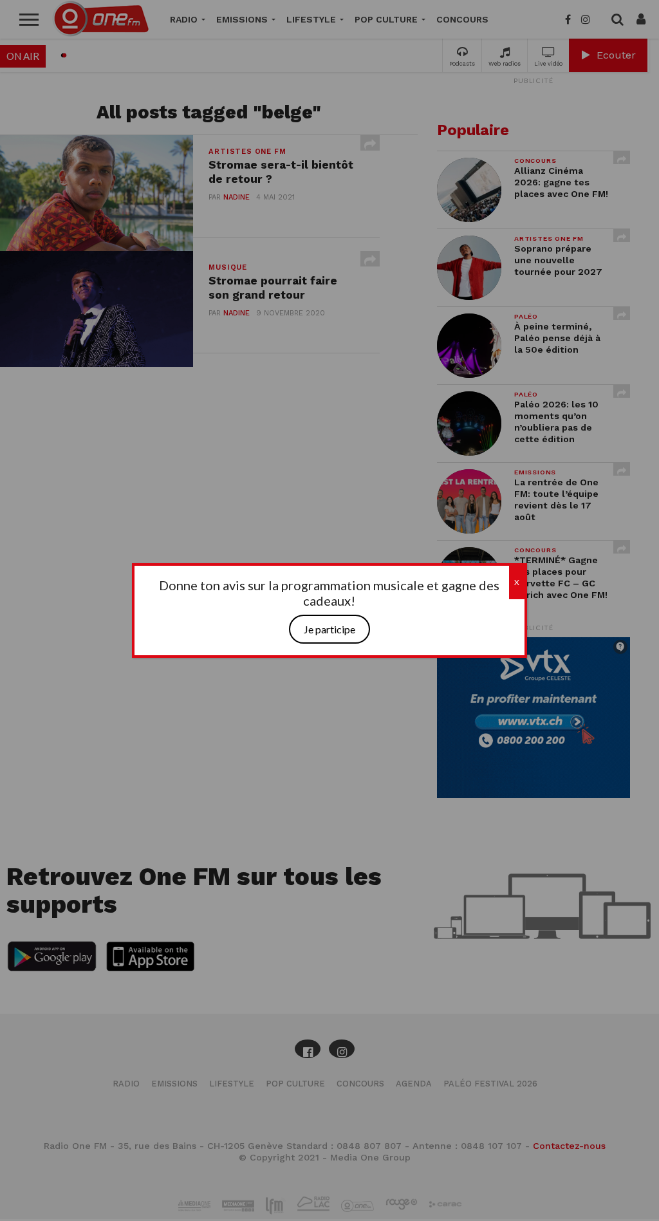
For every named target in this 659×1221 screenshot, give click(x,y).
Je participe (329, 629)
